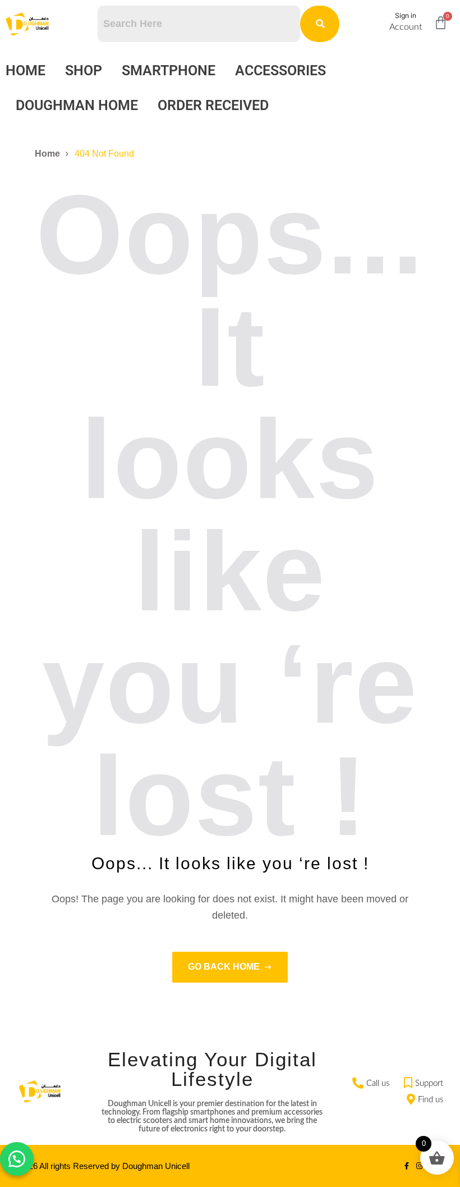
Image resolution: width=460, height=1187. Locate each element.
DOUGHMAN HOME (77, 105)
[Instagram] (419, 1166)
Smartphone (168, 70)
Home (25, 70)
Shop (83, 70)
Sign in (405, 15)
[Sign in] (377, 24)
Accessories (280, 70)
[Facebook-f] (406, 1166)
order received (213, 105)
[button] (17, 1159)
